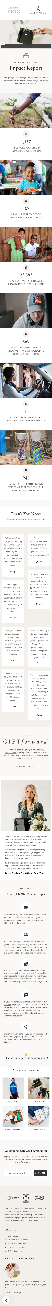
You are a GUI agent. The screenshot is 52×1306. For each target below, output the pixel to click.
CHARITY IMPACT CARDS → (38, 1130)
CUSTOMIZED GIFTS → (38, 1102)
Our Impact (13, 1236)
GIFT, (11, 752)
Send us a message (13, 1292)
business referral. (33, 976)
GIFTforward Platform (18, 1239)
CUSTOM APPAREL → (13, 1102)
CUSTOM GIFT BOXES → (13, 1130)
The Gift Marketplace (17, 1243)
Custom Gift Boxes (16, 1247)
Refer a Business (15, 1251)
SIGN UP (40, 1173)
